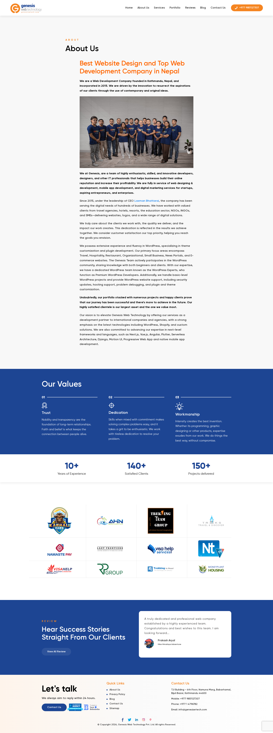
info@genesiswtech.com (193, 709)
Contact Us (218, 7)
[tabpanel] (185, 634)
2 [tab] (184, 662)
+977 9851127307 (190, 698)
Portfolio (175, 7)
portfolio (109, 297)
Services (159, 7)
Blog (203, 7)
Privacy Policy (117, 694)
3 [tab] (188, 662)
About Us (143, 7)
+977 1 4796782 (188, 704)
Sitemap (114, 708)
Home (129, 7)
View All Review (56, 651)
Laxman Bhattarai (146, 200)
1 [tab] (180, 662)
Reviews (190, 7)
